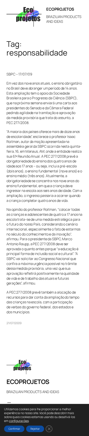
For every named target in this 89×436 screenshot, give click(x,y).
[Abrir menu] (9, 403)
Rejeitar (35, 429)
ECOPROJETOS (60, 9)
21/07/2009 (14, 323)
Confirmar (14, 429)
